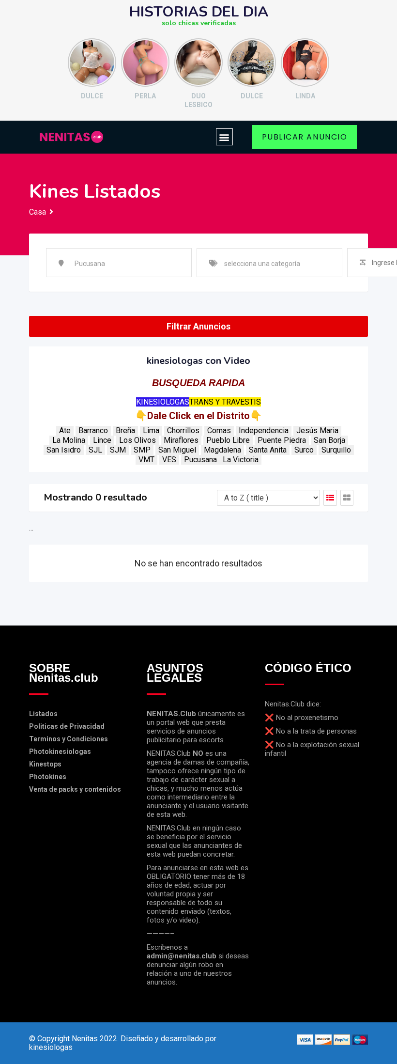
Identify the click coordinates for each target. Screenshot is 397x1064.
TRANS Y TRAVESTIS (225, 402)
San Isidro (63, 449)
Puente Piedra (282, 440)
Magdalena (222, 449)
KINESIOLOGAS (162, 402)
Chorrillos (183, 430)
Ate (65, 430)
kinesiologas (51, 1047)
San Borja (329, 440)
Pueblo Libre (228, 440)
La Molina (68, 440)
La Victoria (241, 459)
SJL (95, 449)
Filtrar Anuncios (198, 326)
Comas (219, 430)
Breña (125, 430)
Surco (304, 449)
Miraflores (181, 440)
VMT (146, 459)
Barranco (93, 430)
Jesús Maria (317, 430)
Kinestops (45, 764)
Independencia (264, 430)
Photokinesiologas (60, 751)
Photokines (47, 777)
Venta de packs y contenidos (75, 789)
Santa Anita (268, 449)
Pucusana (200, 459)
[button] (224, 136)
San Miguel (177, 449)
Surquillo (336, 449)
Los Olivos (137, 440)
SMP (142, 449)
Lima (151, 430)
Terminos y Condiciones (68, 739)
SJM (118, 449)
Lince (102, 440)
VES (169, 459)
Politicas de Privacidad (67, 726)
